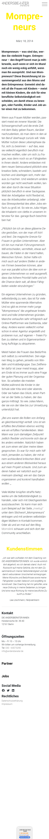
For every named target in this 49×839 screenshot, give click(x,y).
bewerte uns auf (24, 837)
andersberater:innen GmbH (25, 830)
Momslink (7, 529)
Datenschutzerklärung (12, 700)
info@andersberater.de (12, 651)
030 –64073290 (13, 648)
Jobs (5, 676)
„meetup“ (38, 508)
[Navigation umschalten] (44, 4)
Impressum (7, 704)
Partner (7, 663)
